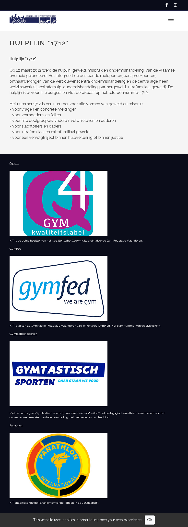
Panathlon (16, 425)
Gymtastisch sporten (23, 333)
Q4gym (14, 163)
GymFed (15, 248)
